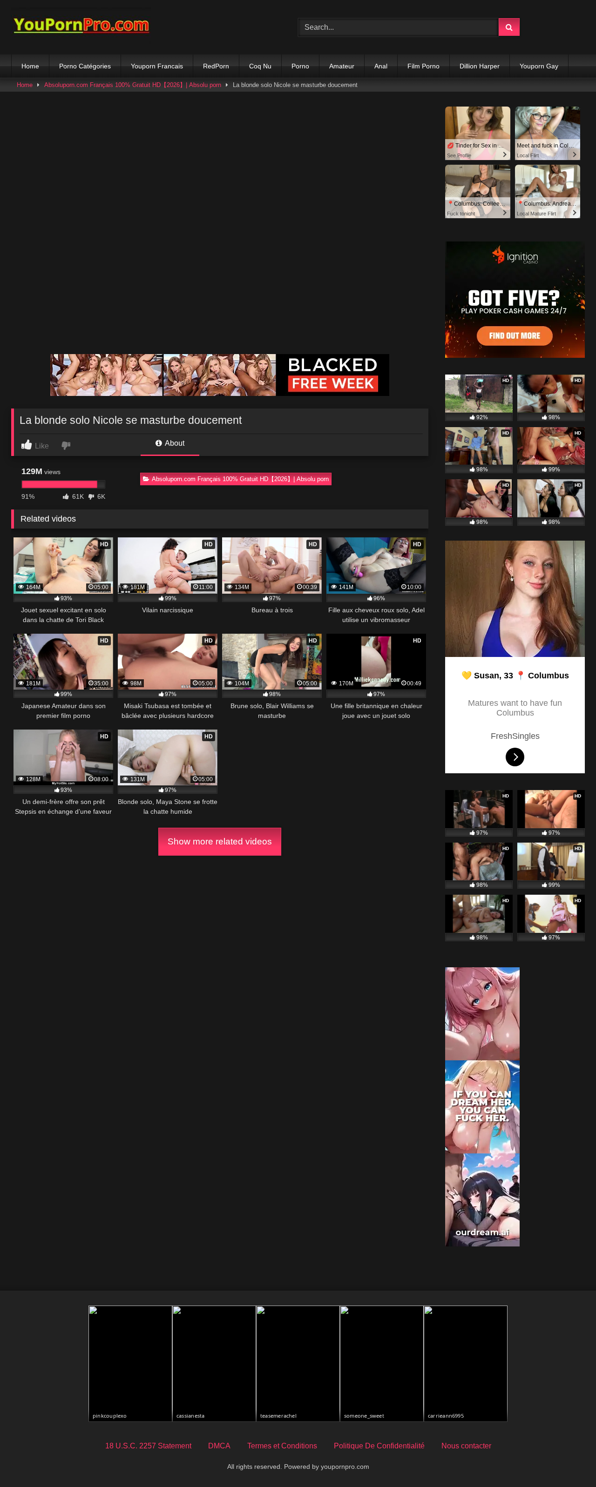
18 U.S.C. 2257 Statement (148, 1446)
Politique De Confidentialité (379, 1446)
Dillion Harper (480, 66)
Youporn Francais (157, 66)
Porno (300, 66)
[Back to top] (567, 1459)
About (173, 443)
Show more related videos (220, 841)
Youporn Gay (539, 66)
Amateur (341, 66)
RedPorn (216, 66)
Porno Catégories (85, 66)
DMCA (219, 1446)
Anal (380, 66)
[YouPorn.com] (81, 27)
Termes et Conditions (282, 1446)
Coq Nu (260, 66)
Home (30, 66)
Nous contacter (466, 1446)
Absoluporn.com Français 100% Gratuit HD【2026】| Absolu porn (132, 84)
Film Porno (423, 66)
